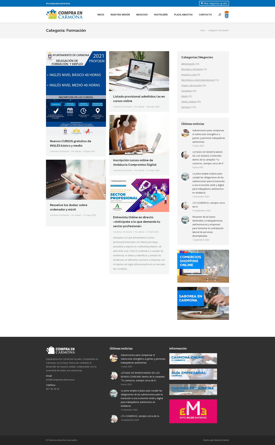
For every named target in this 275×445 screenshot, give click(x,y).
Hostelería (186, 90)
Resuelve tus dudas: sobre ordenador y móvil (68, 207)
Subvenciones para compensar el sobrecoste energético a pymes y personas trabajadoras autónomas (208, 136)
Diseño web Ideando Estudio (216, 440)
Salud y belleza (188, 101)
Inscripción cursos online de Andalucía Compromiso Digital (134, 162)
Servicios (185, 107)
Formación (64, 151)
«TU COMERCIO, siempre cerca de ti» (208, 204)
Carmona (54, 151)
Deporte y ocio (189, 74)
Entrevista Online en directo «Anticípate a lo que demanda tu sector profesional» (136, 222)
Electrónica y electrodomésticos (197, 80)
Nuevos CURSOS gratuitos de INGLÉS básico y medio (70, 143)
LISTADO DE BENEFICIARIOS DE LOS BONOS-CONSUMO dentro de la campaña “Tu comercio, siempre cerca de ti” (208, 157)
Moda (184, 96)
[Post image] (185, 133)
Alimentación (188, 63)
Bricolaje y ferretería (191, 69)
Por (76, 151)
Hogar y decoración (191, 85)
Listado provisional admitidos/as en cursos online (139, 99)
